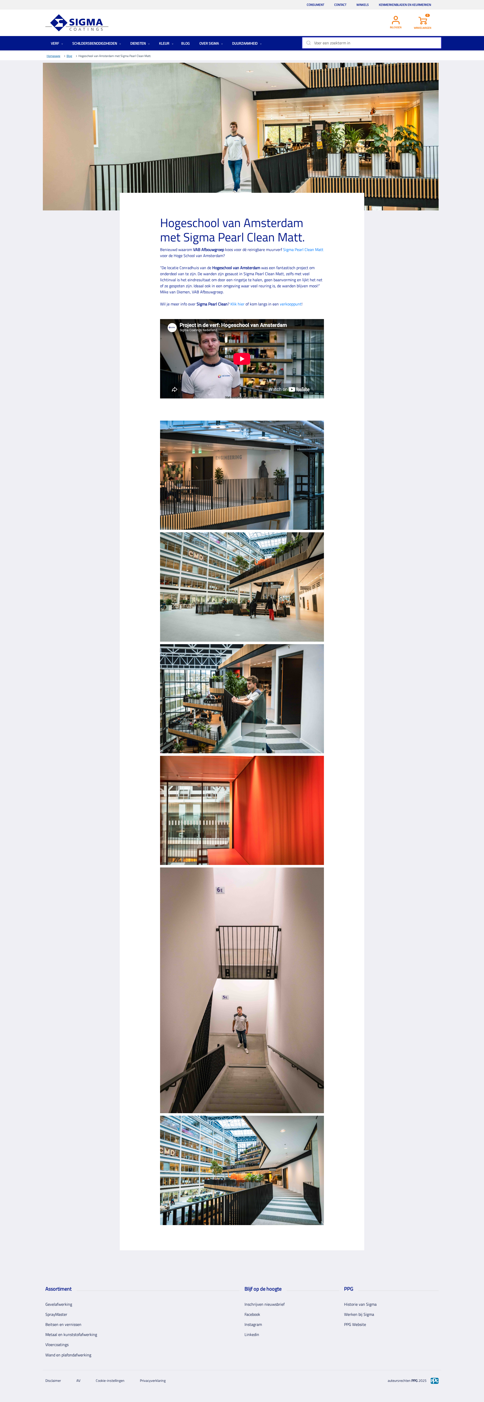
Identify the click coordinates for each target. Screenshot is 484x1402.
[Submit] (308, 42)
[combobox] (371, 43)
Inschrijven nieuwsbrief (265, 1304)
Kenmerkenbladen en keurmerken (405, 4)
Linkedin (252, 1334)
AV (78, 1380)
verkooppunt (290, 304)
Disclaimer (53, 1380)
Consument (315, 4)
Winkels (362, 4)
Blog (185, 43)
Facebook (252, 1314)
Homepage (53, 55)
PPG (414, 1380)
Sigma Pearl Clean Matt (303, 249)
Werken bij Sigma (359, 1314)
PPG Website (355, 1324)
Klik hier (237, 304)
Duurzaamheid (245, 43)
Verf (55, 43)
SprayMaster (56, 1314)
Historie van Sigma (360, 1304)
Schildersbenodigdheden (95, 43)
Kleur (164, 43)
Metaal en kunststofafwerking (71, 1334)
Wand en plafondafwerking (68, 1355)
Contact (340, 4)
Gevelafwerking (58, 1304)
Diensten (138, 43)
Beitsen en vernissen (63, 1324)
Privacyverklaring (153, 1380)
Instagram (253, 1324)
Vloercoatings (57, 1345)
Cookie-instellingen (110, 1380)
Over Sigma (209, 43)
